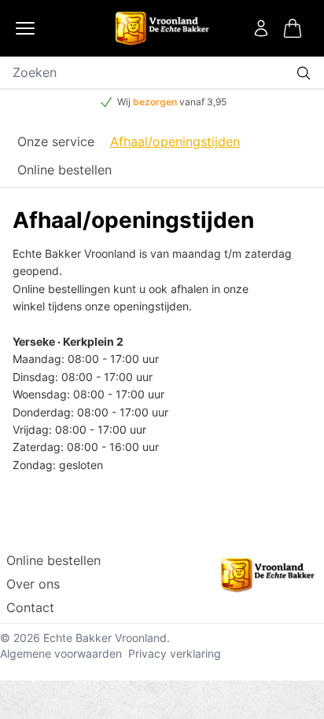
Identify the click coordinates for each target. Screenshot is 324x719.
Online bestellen (64, 170)
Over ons (33, 584)
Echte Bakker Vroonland (105, 637)
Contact (30, 607)
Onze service (55, 141)
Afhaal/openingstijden (175, 141)
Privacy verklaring (174, 653)
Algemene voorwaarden (61, 653)
